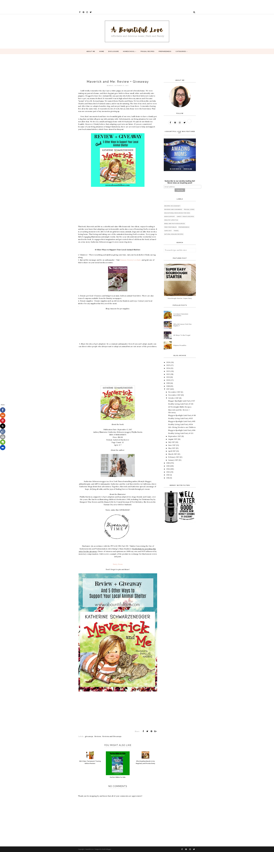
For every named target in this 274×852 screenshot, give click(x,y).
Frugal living (189, 209)
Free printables (170, 227)
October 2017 (173, 398)
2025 (168, 365)
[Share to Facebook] (143, 731)
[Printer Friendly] (2, 436)
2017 (168, 389)
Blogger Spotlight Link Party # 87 (181, 401)
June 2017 (172, 445)
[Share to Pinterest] (151, 731)
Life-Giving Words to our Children (182, 427)
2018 (168, 386)
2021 (168, 377)
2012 (168, 475)
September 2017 (174, 436)
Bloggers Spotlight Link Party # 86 (182, 415)
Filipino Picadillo (179, 345)
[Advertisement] (39, 5)
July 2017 (171, 442)
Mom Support (169, 216)
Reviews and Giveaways (111, 736)
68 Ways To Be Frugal (181, 335)
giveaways (89, 736)
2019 (168, 383)
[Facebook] (2, 410)
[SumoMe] (2, 447)
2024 (168, 368)
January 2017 (173, 460)
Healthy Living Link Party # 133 (180, 433)
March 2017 (172, 454)
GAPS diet (168, 230)
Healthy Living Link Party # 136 (180, 404)
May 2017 (171, 448)
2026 (168, 362)
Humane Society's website (130, 260)
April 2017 (172, 451)
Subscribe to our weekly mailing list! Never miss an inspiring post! (180, 182)
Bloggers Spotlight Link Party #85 (181, 421)
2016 (168, 463)
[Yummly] (2, 415)
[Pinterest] (2, 420)
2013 (168, 472)
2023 (168, 371)
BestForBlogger (106, 849)
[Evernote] (2, 442)
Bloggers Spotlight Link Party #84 (181, 430)
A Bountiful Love (89, 849)
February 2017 (173, 457)
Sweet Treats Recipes (185, 216)
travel (176, 230)
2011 (167, 478)
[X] (2, 426)
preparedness (184, 227)
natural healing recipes (173, 234)
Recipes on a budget (172, 206)
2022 (168, 374)
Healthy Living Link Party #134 (180, 424)
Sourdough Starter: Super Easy (180, 298)
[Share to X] (147, 731)
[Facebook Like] (2, 431)
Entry (115, 564)
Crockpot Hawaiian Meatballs (180, 314)
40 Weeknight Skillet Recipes (179, 407)
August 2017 (172, 439)
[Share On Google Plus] (155, 731)
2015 (168, 466)
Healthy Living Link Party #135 (180, 418)
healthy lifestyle (171, 220)
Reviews (98, 736)
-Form (120, 564)
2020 (168, 380)
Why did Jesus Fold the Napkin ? (182, 325)
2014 (168, 469)
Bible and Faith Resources (174, 223)
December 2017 (174, 392)
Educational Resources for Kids (177, 213)
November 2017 (174, 395)
